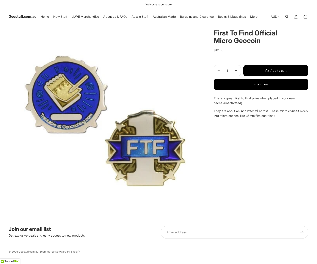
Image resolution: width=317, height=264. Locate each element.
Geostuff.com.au (28, 251)
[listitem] (254, 17)
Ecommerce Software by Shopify (60, 251)
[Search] (287, 16)
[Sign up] (301, 232)
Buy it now (261, 84)
